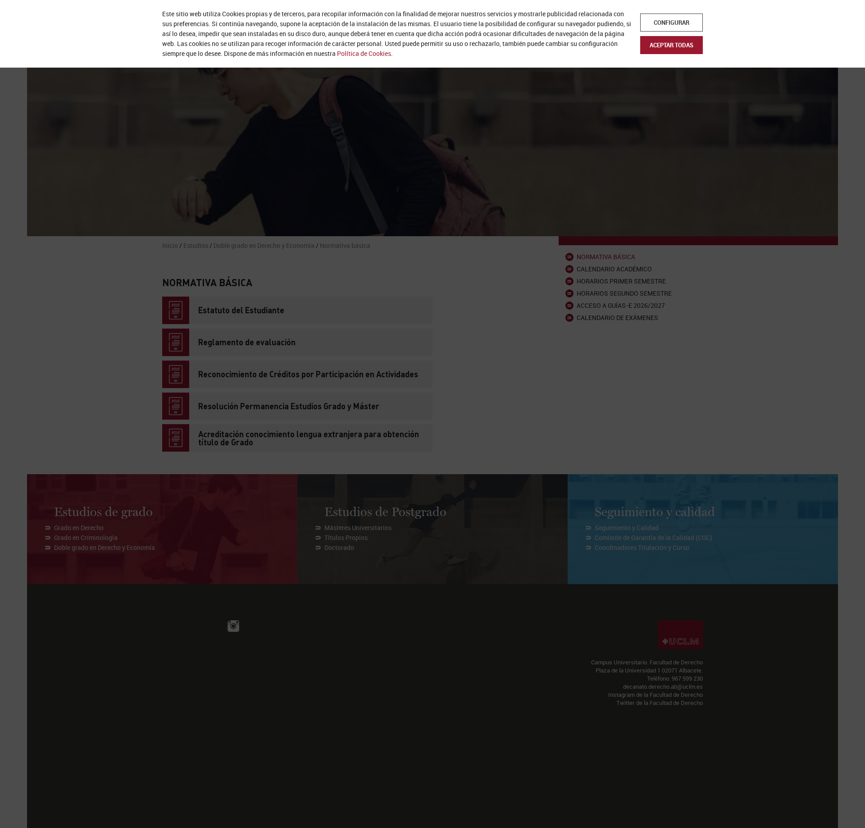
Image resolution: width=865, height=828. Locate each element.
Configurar (671, 22)
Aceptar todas (671, 45)
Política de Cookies (364, 53)
